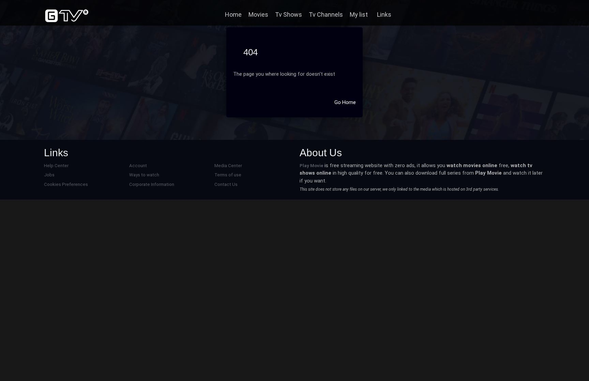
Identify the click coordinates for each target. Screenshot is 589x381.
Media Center (228, 165)
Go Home (345, 102)
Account (138, 165)
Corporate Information (151, 184)
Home (233, 14)
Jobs (49, 174)
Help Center (56, 165)
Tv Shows (288, 14)
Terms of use (227, 174)
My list (359, 14)
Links (384, 14)
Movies (258, 14)
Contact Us (226, 184)
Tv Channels (326, 14)
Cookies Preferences (66, 184)
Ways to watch (144, 174)
